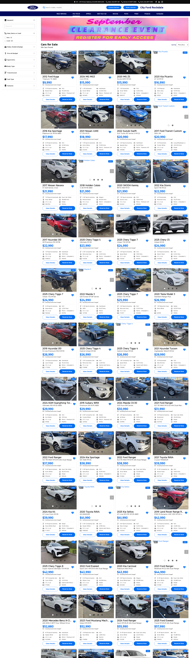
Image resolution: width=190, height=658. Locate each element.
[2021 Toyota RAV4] (170, 443)
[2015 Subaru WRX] (96, 389)
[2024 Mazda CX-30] (133, 389)
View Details (50, 99)
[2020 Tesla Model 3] (170, 280)
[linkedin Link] (159, 2)
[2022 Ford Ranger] (59, 443)
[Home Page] (33, 7)
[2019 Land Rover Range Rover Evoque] (170, 497)
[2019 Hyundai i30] (59, 334)
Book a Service (130, 7)
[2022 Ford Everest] (96, 552)
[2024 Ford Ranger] (133, 606)
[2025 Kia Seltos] (133, 497)
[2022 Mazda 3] (96, 280)
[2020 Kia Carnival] (133, 552)
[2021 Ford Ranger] (170, 389)
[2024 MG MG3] (96, 62)
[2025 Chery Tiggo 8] (59, 552)
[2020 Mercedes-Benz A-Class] (59, 606)
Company (159, 14)
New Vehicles (61, 14)
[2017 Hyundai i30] (59, 225)
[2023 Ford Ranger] (170, 552)
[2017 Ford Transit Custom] (170, 117)
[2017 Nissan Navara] (59, 171)
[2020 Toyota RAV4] (96, 497)
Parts (126, 14)
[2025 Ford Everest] (170, 606)
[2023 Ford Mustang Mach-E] (96, 606)
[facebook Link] (156, 2)
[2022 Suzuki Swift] (133, 117)
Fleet (136, 14)
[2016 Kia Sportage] (59, 117)
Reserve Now (67, 99)
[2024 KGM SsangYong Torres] (59, 389)
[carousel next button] (75, 62)
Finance (147, 14)
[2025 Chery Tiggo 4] (96, 225)
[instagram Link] (162, 2)
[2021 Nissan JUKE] (96, 117)
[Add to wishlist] (72, 77)
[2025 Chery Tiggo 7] (133, 225)
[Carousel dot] (53, 71)
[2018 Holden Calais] (96, 171)
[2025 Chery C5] (170, 225)
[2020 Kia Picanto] (170, 62)
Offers (88, 14)
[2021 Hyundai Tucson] (170, 334)
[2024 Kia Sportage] (96, 443)
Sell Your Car (102, 14)
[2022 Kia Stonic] (170, 171)
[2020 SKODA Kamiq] (133, 171)
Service (115, 14)
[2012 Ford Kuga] (59, 62)
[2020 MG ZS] (133, 62)
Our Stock (76, 14)
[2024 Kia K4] (59, 497)
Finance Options (114, 7)
